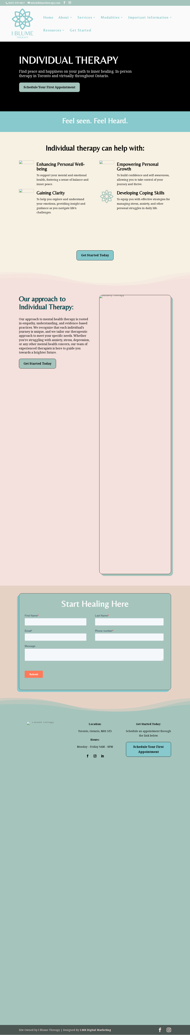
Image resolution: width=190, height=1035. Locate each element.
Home (48, 17)
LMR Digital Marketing (95, 1030)
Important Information (148, 17)
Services (85, 17)
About (63, 17)
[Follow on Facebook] (88, 756)
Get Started (80, 30)
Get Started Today (95, 255)
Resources (52, 30)
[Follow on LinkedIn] (102, 756)
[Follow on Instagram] (95, 756)
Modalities (110, 17)
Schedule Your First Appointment (49, 87)
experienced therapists (35, 348)
